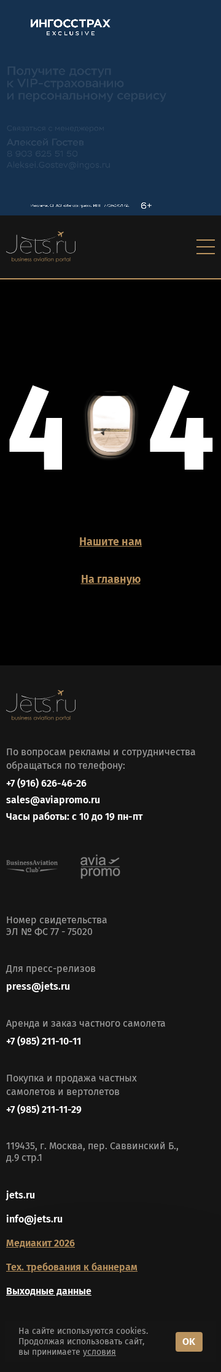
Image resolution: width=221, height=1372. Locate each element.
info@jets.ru (34, 1219)
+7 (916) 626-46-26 (46, 783)
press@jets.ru (38, 986)
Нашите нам (110, 541)
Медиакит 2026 (40, 1243)
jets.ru (20, 1195)
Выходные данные (48, 1291)
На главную (111, 579)
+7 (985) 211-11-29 (44, 1109)
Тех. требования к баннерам (72, 1267)
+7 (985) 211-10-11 (43, 1041)
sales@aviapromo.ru (53, 800)
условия (99, 1352)
